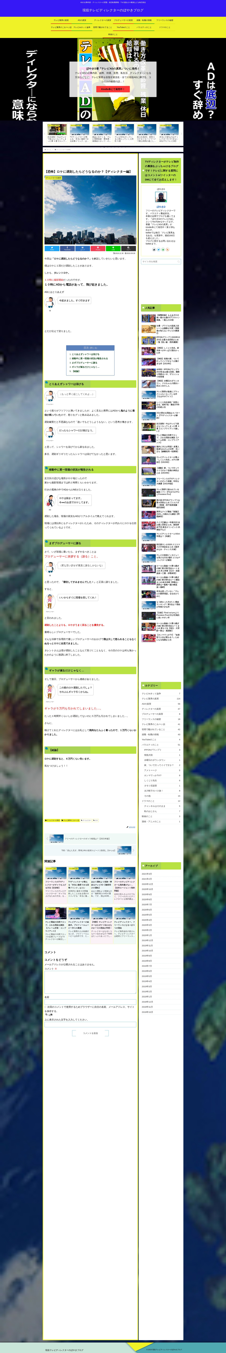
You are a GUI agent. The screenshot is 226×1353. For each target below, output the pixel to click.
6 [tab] (118, 147)
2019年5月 (147, 976)
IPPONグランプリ (162, 750)
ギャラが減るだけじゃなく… (85, 367)
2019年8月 (147, 961)
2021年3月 (147, 874)
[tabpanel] (57, 133)
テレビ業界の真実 (161, 698)
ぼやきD (161, 206)
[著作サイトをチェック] (154, 249)
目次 (86, 347)
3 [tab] (108, 147)
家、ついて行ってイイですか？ (162, 765)
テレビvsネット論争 (161, 693)
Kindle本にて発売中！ (113, 89)
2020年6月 (147, 910)
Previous (44, 134)
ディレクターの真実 (53, 820)
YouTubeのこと (161, 739)
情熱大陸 (162, 755)
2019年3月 (147, 986)
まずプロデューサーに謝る (84, 363)
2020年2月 (147, 930)
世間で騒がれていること (161, 729)
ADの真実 (161, 704)
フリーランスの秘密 (161, 719)
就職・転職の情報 (161, 734)
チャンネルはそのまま (162, 806)
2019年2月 (147, 991)
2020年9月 (147, 894)
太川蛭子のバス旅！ (162, 791)
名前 (46, 997)
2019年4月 (147, 981)
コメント (50, 968)
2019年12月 (147, 940)
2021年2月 (147, 879)
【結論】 (76, 371)
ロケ (96, 820)
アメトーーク (162, 770)
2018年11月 (147, 1007)
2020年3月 (147, 925)
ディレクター (87, 820)
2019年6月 (147, 971)
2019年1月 (147, 996)
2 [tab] (104, 147)
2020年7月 (147, 904)
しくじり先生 (162, 780)
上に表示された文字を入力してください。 (66, 1019)
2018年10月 (147, 1012)
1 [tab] (100, 147)
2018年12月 (147, 1002)
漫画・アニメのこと (161, 821)
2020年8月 (147, 899)
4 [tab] (111, 147)
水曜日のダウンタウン (162, 760)
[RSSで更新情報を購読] (167, 249)
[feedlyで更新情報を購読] (163, 249)
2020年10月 (147, 889)
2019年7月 (147, 966)
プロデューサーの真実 (161, 714)
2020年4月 (147, 920)
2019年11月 (147, 945)
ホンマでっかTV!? (162, 775)
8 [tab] (125, 147)
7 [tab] (122, 147)
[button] (128, 248)
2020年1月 (147, 935)
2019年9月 (147, 956)
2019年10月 (147, 950)
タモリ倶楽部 (162, 786)
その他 (162, 796)
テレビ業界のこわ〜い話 (71, 820)
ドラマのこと (161, 801)
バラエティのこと (161, 745)
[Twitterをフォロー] (158, 249)
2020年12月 (147, 884)
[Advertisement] (90, 161)
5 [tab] (115, 147)
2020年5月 (147, 915)
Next (181, 134)
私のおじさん (162, 811)
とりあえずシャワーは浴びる (85, 354)
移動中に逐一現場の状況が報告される (90, 358)
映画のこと (161, 816)
